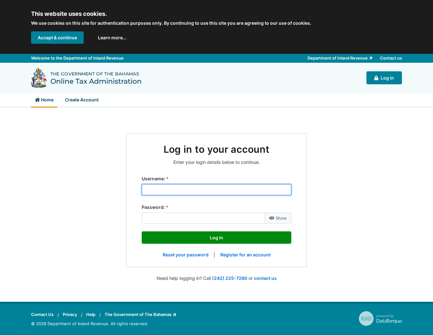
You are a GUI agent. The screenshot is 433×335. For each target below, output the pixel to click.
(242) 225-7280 (229, 278)
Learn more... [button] (112, 37)
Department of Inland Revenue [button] (337, 58)
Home (47, 99)
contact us (265, 278)
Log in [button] (387, 78)
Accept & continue (57, 37)
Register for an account (245, 254)
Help (90, 314)
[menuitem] (44, 99)
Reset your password (186, 254)
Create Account (82, 99)
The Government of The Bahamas (138, 314)
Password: (153, 207)
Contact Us (42, 314)
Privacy (70, 314)
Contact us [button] (391, 58)
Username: (153, 178)
